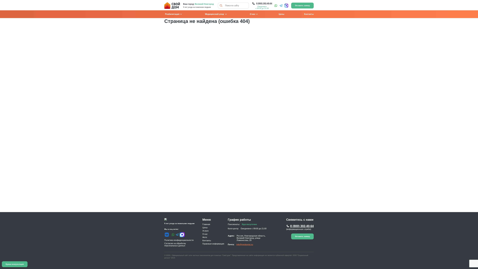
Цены (281, 14)
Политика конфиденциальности (179, 240)
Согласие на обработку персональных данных (175, 244)
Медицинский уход (214, 14)
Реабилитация (172, 14)
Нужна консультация (15, 264)
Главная (206, 224)
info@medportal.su (244, 244)
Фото (204, 237)
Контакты (309, 14)
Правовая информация (213, 244)
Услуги (205, 231)
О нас (252, 14)
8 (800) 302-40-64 (302, 226)
